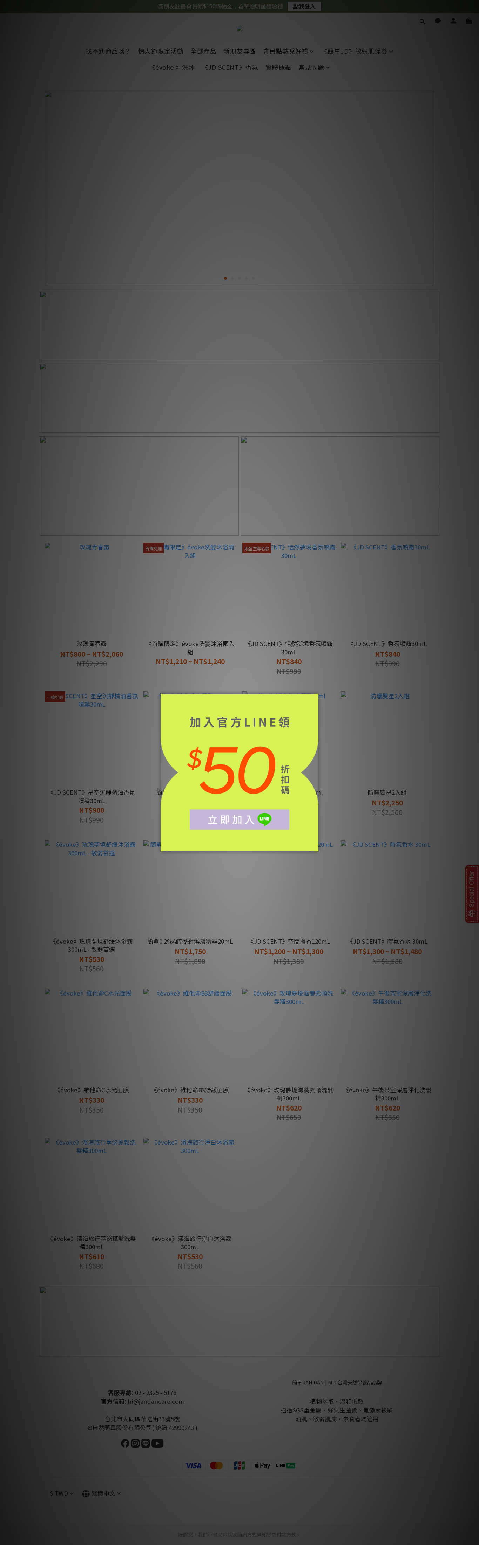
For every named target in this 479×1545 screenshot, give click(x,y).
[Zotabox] (313, 845)
